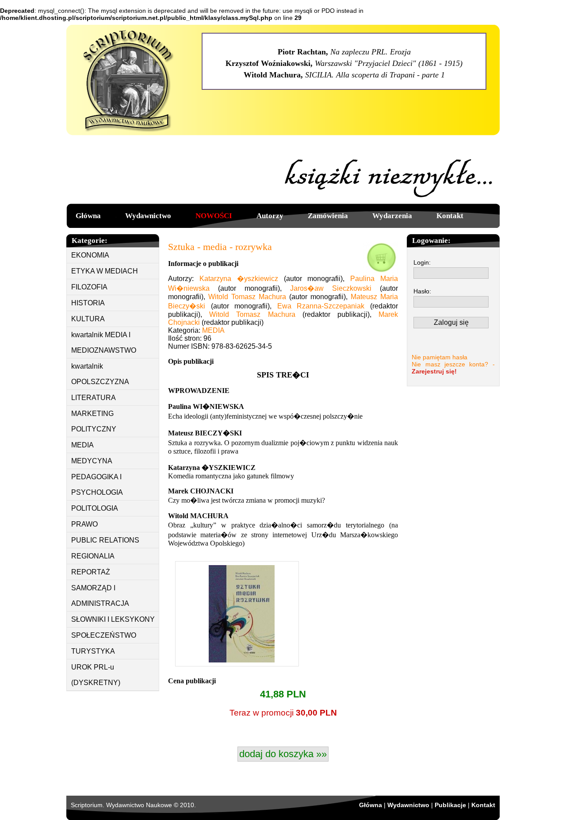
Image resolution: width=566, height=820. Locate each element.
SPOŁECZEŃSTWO (103, 635)
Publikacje (450, 804)
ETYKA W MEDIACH (104, 271)
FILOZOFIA (89, 287)
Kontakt (449, 216)
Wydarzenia (392, 216)
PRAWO (84, 524)
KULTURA (88, 319)
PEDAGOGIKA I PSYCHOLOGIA (97, 484)
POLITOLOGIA (94, 508)
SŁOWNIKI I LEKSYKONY (113, 619)
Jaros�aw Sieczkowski (330, 288)
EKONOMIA (90, 255)
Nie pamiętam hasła (439, 357)
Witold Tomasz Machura (247, 296)
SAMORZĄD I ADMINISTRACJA (100, 595)
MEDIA (82, 445)
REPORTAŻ (90, 572)
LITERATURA (93, 397)
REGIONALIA (93, 556)
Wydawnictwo (148, 216)
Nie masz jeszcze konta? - (453, 368)
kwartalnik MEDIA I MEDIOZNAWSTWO (103, 342)
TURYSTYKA (93, 651)
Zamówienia (328, 216)
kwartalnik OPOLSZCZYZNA (100, 373)
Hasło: (422, 291)
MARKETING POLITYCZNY (93, 421)
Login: (422, 262)
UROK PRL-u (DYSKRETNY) (95, 674)
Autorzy (269, 216)
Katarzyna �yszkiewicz (238, 278)
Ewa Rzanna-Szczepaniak (321, 306)
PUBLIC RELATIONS (105, 540)
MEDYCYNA (91, 461)
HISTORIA (88, 303)
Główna (88, 216)
